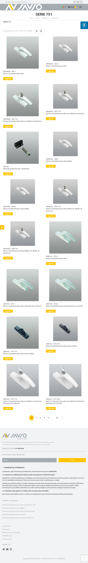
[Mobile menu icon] (80, 7)
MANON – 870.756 (53, 344)
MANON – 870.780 (53, 399)
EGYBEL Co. (46, 18)
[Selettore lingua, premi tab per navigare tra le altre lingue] (64, 7)
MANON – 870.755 (10, 351)
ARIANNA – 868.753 (53, 206)
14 (57, 418)
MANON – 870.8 (52, 304)
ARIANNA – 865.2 (52, 64)
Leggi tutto (8, 78)
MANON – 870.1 (52, 256)
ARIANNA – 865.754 (53, 111)
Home (32, 18)
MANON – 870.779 (10, 399)
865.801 (6, 166)
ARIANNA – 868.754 (10, 249)
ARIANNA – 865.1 (9, 71)
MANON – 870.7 (9, 304)
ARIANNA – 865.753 (10, 119)
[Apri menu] (84, 25)
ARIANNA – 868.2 (9, 206)
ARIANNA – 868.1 (52, 159)
